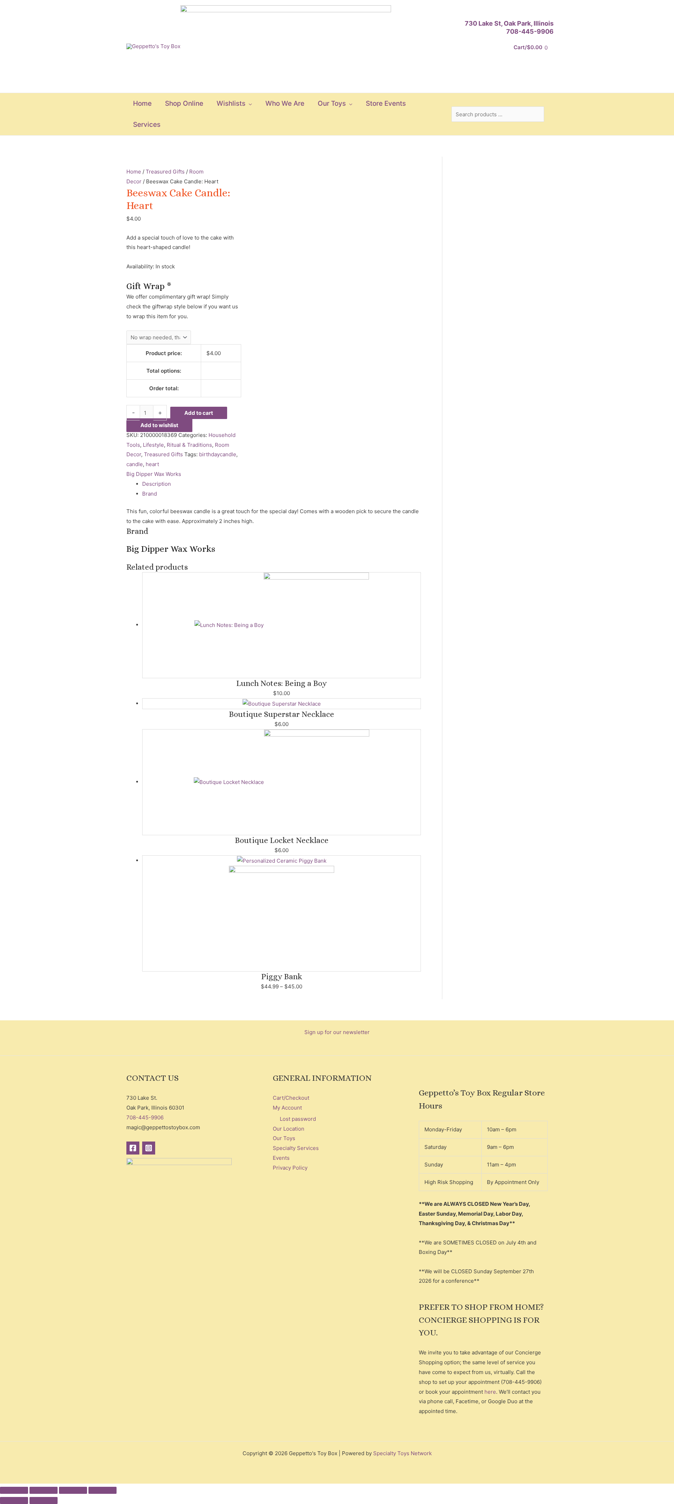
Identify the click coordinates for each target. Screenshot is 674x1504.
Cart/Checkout (291, 1097)
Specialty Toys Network (402, 1453)
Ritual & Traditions (189, 445)
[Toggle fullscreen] (43, 1490)
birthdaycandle (217, 454)
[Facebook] (132, 1148)
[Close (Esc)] (102, 1490)
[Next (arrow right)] (43, 1500)
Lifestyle (153, 445)
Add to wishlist (159, 425)
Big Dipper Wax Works (153, 474)
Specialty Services (296, 1148)
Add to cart (198, 413)
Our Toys (284, 1138)
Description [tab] (156, 483)
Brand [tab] (149, 493)
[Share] (73, 1490)
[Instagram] (148, 1148)
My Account (287, 1107)
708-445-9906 (530, 31)
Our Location (288, 1128)
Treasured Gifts (165, 171)
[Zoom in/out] (14, 1490)
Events (281, 1158)
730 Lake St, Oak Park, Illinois (509, 23)
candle (134, 464)
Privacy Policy (290, 1167)
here (490, 1391)
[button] (248, 103)
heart (152, 464)
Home (133, 171)
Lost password (298, 1119)
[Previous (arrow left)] (14, 1500)
